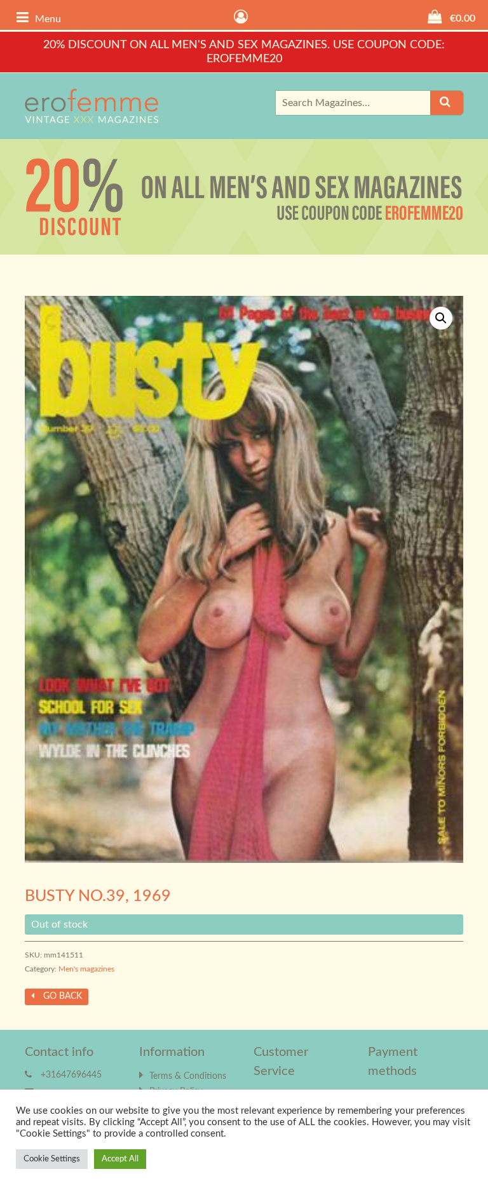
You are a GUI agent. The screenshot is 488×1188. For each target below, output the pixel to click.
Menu (48, 19)
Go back (61, 996)
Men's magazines (86, 969)
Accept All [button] (120, 1159)
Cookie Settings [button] (52, 1159)
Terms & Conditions (187, 1076)
